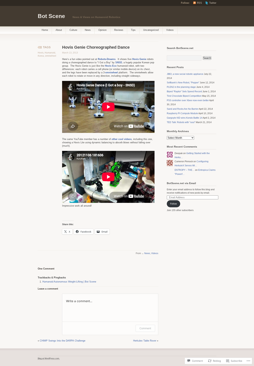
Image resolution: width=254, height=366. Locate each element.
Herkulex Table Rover (144, 340)
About (59, 30)
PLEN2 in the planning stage (181, 87)
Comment (145, 328)
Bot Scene (51, 16)
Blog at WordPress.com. (49, 358)
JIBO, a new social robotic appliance (185, 74)
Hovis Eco (111, 65)
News (88, 30)
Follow (173, 203)
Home (45, 30)
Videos (170, 30)
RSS (199, 2)
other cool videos (122, 139)
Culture (73, 30)
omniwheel (50, 56)
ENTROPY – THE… (184, 170)
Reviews (118, 30)
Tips (133, 30)
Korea (41, 56)
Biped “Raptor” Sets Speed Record (184, 91)
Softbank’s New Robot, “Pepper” (183, 82)
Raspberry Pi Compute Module (182, 113)
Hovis (41, 52)
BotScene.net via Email (181, 183)
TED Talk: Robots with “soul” (181, 122)
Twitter (212, 2)
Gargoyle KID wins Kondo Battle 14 (184, 118)
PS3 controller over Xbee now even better (188, 100)
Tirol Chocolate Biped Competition (184, 96)
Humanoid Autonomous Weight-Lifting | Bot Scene (69, 281)
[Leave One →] (54, 268)
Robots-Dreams (106, 59)
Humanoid (50, 52)
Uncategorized (151, 30)
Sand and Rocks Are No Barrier (182, 109)
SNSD (118, 62)
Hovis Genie (139, 59)
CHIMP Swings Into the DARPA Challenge (62, 340)
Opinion (102, 30)
